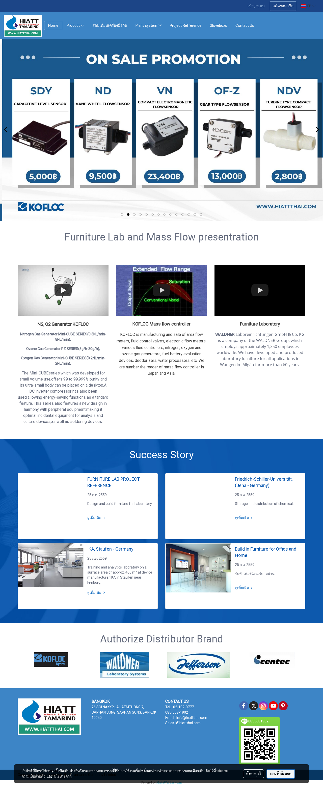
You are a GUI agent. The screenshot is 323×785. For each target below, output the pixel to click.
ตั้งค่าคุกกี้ (253, 773)
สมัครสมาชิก (283, 6)
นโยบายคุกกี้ (63, 776)
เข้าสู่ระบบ (256, 6)
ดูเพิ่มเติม (94, 518)
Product (74, 25)
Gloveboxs (218, 25)
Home (53, 25)
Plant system (147, 25)
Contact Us (244, 25)
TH (309, 6)
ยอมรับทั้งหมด (280, 773)
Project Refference (185, 25)
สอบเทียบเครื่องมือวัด (109, 25)
